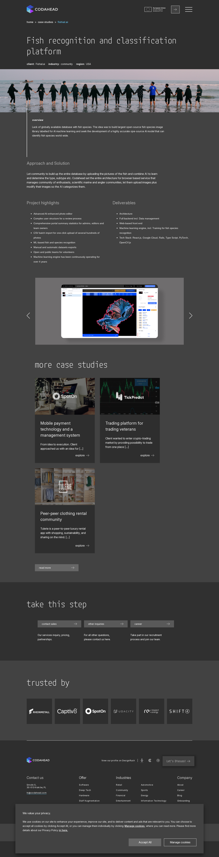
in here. (63, 830)
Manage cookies (180, 842)
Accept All (145, 842)
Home (30, 22)
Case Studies (45, 22)
